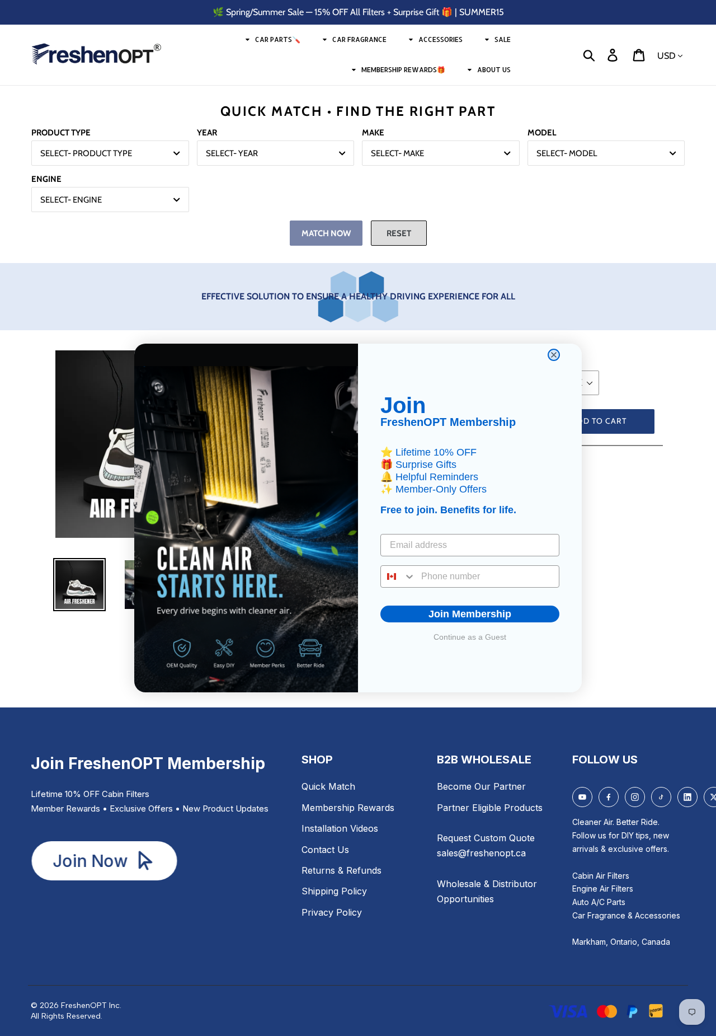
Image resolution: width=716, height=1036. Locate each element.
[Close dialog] (553, 354)
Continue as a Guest (470, 636)
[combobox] (398, 576)
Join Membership (469, 614)
